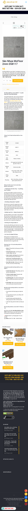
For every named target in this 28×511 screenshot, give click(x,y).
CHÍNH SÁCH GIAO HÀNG (13, 503)
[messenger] (26, 500)
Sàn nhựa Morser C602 (8, 338)
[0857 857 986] (26, 490)
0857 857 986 (8, 8)
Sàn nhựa (9, 84)
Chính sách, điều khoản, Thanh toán (14, 506)
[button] (23, 27)
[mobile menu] (26, 2)
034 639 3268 (20, 8)
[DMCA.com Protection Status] (8, 414)
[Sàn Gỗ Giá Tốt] (10, 2)
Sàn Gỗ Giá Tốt (6, 390)
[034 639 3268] (26, 494)
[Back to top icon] (14, 495)
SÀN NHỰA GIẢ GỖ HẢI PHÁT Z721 (8, 362)
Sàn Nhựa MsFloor (15, 84)
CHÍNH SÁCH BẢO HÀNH (13, 504)
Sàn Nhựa (16, 244)
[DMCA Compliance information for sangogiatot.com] (8, 418)
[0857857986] (26, 497)
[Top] (26, 504)
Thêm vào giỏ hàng (18, 80)
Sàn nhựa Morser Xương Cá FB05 (20, 339)
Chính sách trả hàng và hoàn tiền (13, 501)
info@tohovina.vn (9, 404)
